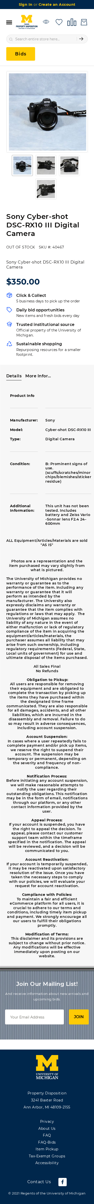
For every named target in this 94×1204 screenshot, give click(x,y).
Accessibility (47, 1163)
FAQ (47, 1135)
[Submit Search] (81, 38)
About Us (47, 1128)
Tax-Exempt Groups (47, 1156)
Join (79, 1016)
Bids (20, 54)
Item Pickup (47, 1149)
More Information (38, 376)
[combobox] (47, 39)
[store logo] (26, 22)
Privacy (47, 1121)
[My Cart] (84, 22)
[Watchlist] (47, 21)
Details (14, 376)
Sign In (26, 4)
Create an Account (57, 4)
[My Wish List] (59, 21)
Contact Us (39, 1181)
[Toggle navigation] (9, 22)
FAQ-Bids (47, 1142)
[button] (22, 165)
